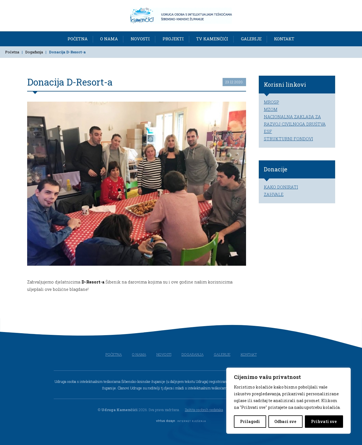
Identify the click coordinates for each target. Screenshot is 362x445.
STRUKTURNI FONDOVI (288, 138)
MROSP (271, 102)
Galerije (251, 38)
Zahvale (274, 194)
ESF (268, 131)
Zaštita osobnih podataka (204, 409)
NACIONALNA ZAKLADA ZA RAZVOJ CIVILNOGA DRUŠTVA (295, 120)
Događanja (34, 52)
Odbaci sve (285, 421)
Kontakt (284, 38)
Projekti (173, 38)
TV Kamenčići (212, 38)
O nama (109, 38)
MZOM (270, 109)
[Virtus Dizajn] (181, 421)
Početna (78, 38)
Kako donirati (281, 187)
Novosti (140, 38)
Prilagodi (250, 421)
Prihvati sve (324, 421)
